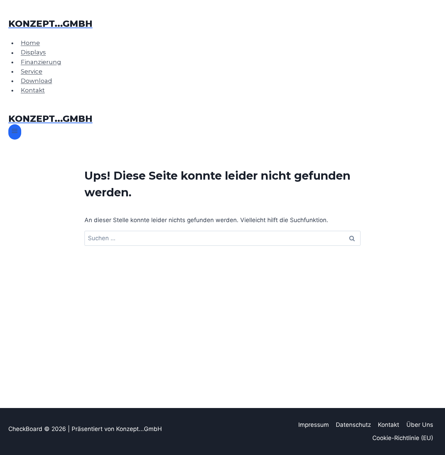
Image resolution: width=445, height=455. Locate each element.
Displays (33, 52)
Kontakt (33, 90)
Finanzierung (41, 61)
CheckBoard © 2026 (38, 428)
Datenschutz (353, 424)
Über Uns (419, 424)
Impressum (313, 424)
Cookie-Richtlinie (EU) (402, 437)
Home (30, 42)
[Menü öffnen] (14, 131)
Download (36, 80)
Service (31, 71)
